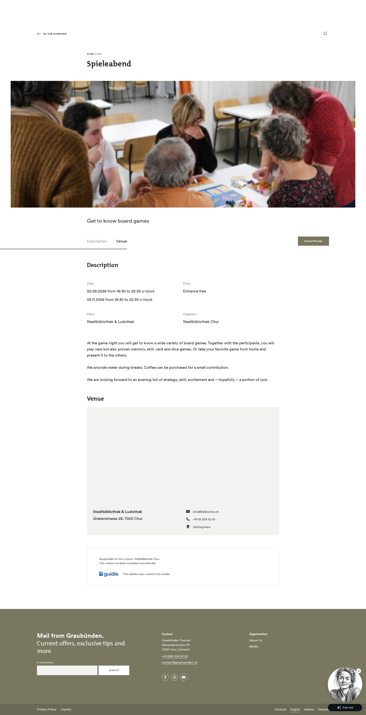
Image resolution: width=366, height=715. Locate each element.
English (295, 709)
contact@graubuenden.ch (179, 662)
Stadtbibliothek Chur (147, 559)
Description (97, 241)
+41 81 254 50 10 (204, 519)
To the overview (54, 33)
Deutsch (281, 709)
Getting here (201, 527)
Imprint (66, 709)
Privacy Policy (46, 709)
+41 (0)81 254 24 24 (175, 656)
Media (253, 646)
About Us (255, 640)
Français (323, 709)
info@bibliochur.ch (206, 512)
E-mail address (45, 662)
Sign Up (114, 670)
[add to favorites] (325, 33)
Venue (121, 241)
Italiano (309, 709)
